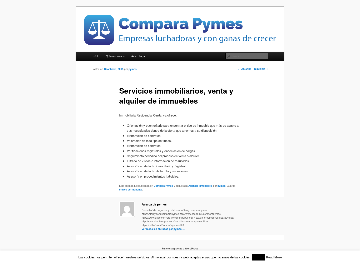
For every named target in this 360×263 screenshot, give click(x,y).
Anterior (244, 69)
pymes (133, 69)
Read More (274, 257)
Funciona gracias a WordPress (180, 248)
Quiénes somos (115, 56)
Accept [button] (258, 257)
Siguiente (261, 69)
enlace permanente (130, 189)
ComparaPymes (163, 186)
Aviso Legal (138, 56)
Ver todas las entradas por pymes (163, 229)
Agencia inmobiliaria (200, 186)
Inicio (96, 56)
